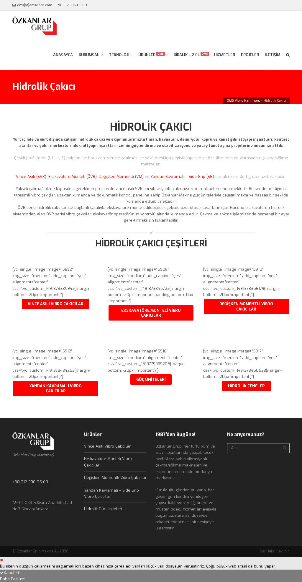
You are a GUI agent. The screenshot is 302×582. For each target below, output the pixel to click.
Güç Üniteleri (151, 379)
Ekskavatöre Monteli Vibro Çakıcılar (151, 313)
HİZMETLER (224, 54)
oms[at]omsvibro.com (34, 5)
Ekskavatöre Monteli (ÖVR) (72, 176)
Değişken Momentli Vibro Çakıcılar (246, 306)
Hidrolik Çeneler (246, 385)
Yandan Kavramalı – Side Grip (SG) (182, 176)
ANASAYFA (63, 54)
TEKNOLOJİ (119, 54)
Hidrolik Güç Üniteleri (103, 508)
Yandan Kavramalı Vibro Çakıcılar (55, 388)
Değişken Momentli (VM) (121, 176)
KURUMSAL (89, 54)
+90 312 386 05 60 (71, 5)
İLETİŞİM (272, 54)
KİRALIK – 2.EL (191, 54)
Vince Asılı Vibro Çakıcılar (55, 303)
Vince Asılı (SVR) (31, 176)
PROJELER (250, 54)
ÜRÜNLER (151, 54)
